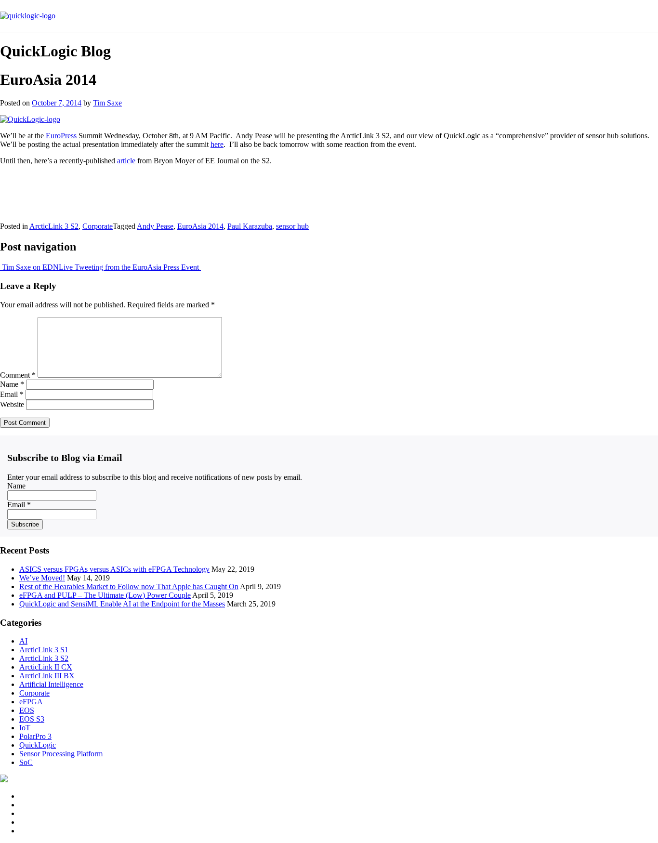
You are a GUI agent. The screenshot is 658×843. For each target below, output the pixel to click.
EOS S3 (31, 719)
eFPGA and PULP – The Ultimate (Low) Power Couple (105, 595)
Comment (18, 375)
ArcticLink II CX (45, 667)
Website (12, 404)
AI (23, 641)
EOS (26, 710)
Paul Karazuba (249, 226)
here (217, 144)
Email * (19, 505)
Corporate (97, 226)
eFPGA (31, 702)
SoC (26, 762)
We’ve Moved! (42, 578)
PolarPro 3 (35, 736)
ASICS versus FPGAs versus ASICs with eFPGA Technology (114, 569)
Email (12, 394)
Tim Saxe (107, 103)
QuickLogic (37, 745)
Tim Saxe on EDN (29, 267)
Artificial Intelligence (51, 684)
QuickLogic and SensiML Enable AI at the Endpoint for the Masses (122, 604)
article (126, 161)
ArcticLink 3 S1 (43, 649)
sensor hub (292, 226)
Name (12, 384)
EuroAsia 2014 (200, 226)
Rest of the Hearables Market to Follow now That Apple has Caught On (128, 586)
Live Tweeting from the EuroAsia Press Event (130, 267)
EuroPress (61, 136)
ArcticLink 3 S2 (54, 226)
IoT (24, 728)
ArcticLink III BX (47, 676)
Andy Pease (155, 226)
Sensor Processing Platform (61, 754)
